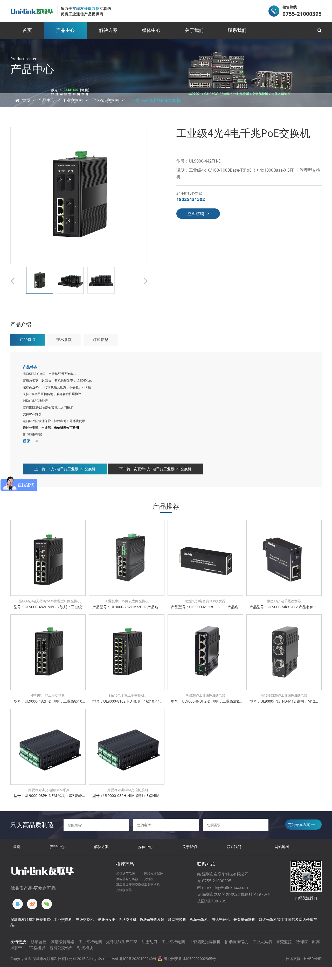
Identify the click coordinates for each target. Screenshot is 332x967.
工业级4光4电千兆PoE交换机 (154, 100)
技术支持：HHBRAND (304, 958)
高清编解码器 (62, 941)
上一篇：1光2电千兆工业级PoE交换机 (64, 468)
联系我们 (237, 30)
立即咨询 (196, 213)
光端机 (149, 879)
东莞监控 (284, 941)
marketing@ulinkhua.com (224, 887)
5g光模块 (85, 947)
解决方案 (108, 30)
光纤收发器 (124, 890)
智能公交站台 (61, 947)
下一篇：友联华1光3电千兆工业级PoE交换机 (155, 468)
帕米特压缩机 (236, 941)
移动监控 (38, 941)
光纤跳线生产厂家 (121, 941)
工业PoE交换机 (105, 100)
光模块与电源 (125, 873)
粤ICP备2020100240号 (137, 958)
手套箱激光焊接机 (204, 941)
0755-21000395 (216, 880)
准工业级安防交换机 (130, 884)
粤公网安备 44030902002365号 (190, 958)
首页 (27, 30)
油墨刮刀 (149, 941)
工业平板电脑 (90, 941)
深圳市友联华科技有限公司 (225, 874)
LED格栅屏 (35, 947)
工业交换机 (73, 100)
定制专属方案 (299, 824)
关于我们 (194, 30)
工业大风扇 (262, 941)
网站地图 (282, 846)
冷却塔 (302, 941)
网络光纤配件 (153, 873)
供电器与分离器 (127, 879)
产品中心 (65, 30)
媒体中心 (151, 30)
